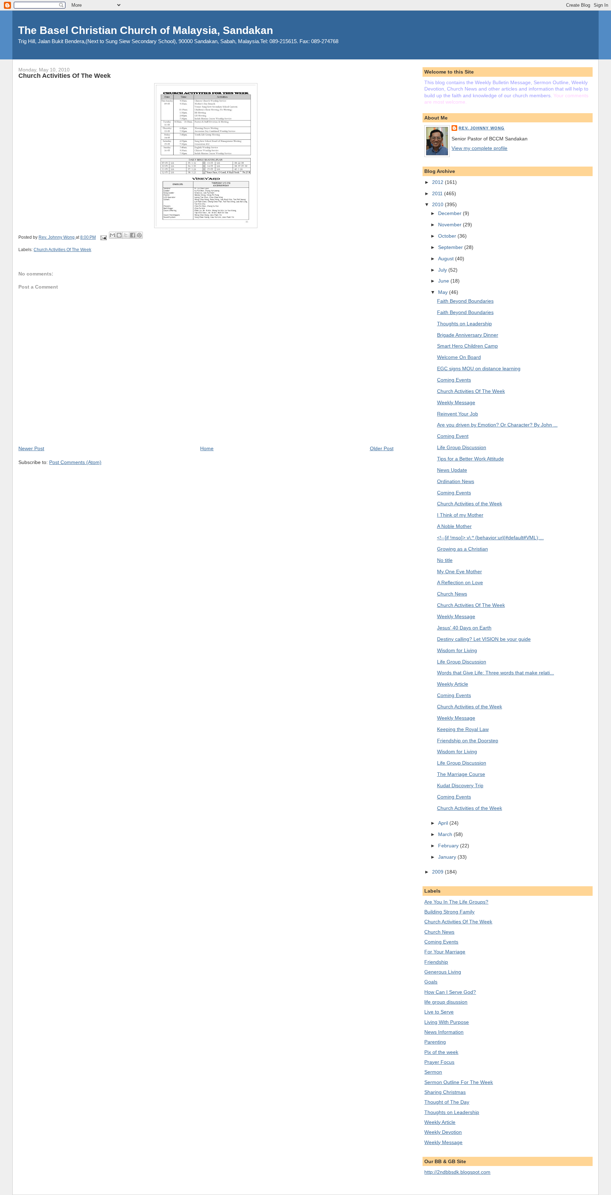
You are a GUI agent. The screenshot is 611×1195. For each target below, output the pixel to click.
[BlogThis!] (119, 235)
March (446, 834)
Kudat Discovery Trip (460, 785)
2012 (438, 182)
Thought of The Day (446, 1102)
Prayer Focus (439, 1062)
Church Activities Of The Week (62, 249)
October (448, 236)
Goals (430, 982)
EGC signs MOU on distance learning (478, 368)
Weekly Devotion (443, 1132)
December (450, 213)
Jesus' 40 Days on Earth (464, 628)
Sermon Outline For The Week (458, 1082)
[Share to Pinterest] (139, 235)
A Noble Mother (454, 526)
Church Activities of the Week (469, 503)
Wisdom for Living (457, 650)
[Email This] (112, 235)
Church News (452, 594)
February (449, 845)
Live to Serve (439, 1012)
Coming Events (454, 380)
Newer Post (31, 448)
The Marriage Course (461, 774)
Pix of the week (441, 1052)
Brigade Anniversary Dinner (467, 335)
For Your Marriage (444, 952)
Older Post (382, 448)
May (443, 292)
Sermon (433, 1072)
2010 (438, 204)
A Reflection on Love (460, 582)
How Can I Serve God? (450, 992)
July (443, 270)
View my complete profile (479, 148)
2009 (438, 872)
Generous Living (442, 972)
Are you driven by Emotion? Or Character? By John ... (497, 425)
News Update (452, 470)
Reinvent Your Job (457, 414)
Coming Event (453, 436)
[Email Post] (103, 237)
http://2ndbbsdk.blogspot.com (457, 1172)
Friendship (436, 962)
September (451, 247)
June (444, 281)
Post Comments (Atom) (75, 462)
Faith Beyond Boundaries (465, 301)
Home (207, 448)
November (450, 224)
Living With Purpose (446, 1022)
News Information (444, 1032)
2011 (438, 193)
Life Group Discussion (461, 447)
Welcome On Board (459, 357)
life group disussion (445, 1002)
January (448, 857)
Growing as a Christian (462, 549)
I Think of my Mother (460, 515)
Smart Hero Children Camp (467, 346)
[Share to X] (125, 235)
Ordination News (455, 481)
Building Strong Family (449, 912)
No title (445, 560)
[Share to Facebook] (132, 235)
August (446, 258)
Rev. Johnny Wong (482, 128)
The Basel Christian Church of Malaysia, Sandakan (145, 30)
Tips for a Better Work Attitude (470, 459)
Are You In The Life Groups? (456, 902)
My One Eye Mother (459, 571)
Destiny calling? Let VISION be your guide (484, 639)
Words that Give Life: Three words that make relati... (495, 672)
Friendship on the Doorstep (467, 740)
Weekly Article (452, 684)
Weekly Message (456, 402)
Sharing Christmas (445, 1092)
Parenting (435, 1042)
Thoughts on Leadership (464, 323)
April (443, 823)
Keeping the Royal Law (463, 729)
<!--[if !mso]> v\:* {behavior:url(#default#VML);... (490, 537)
